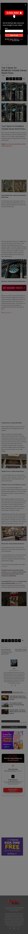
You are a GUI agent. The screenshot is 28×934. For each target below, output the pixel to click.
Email (6, 28)
